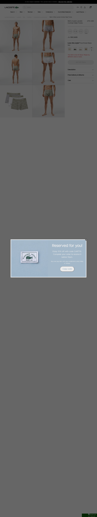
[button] (86, 240)
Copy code (67, 269)
